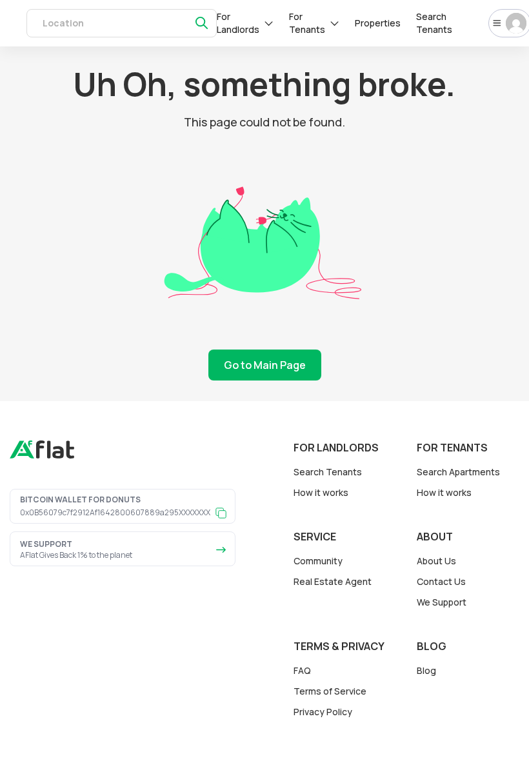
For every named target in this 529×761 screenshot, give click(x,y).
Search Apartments (458, 472)
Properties (378, 23)
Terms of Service (330, 691)
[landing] (42, 455)
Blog (426, 670)
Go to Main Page (265, 365)
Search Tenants (434, 22)
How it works (321, 492)
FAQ (302, 670)
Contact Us (441, 581)
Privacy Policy (323, 712)
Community (318, 561)
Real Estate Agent (333, 581)
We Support (441, 602)
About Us (436, 561)
